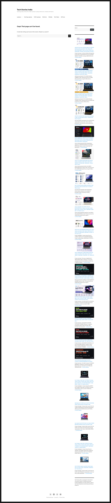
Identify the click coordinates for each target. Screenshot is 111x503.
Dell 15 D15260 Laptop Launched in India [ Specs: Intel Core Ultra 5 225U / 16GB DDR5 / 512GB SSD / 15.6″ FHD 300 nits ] (84, 467)
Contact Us (56, 497)
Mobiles (50, 17)
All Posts (63, 17)
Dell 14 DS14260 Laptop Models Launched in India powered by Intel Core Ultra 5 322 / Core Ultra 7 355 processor (84, 187)
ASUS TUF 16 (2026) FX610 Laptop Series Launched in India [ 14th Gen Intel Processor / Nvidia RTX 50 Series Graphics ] (84, 117)
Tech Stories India (24, 10)
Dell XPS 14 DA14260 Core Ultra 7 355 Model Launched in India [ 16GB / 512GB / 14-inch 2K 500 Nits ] (84, 320)
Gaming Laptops (28, 17)
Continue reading (78, 57)
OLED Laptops (37, 17)
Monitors (44, 17)
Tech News (56, 17)
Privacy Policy (62, 497)
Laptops (19, 17)
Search (76, 27)
